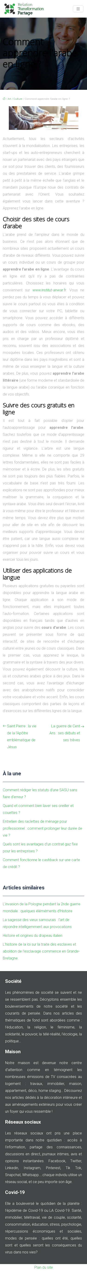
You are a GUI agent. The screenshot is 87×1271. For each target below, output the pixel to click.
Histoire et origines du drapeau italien (32, 935)
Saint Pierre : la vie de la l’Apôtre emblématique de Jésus (21, 736)
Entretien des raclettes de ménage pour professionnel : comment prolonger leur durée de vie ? (42, 828)
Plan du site (43, 1267)
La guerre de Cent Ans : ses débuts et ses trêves (64, 733)
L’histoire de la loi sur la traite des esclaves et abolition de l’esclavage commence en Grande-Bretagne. (41, 951)
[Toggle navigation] (78, 8)
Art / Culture (15, 98)
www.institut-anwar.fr (49, 290)
